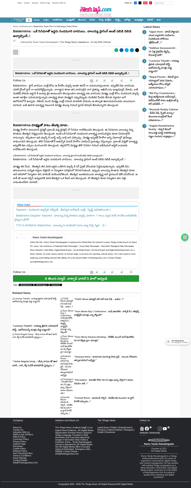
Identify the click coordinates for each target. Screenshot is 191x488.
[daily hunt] (134, 80)
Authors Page (45, 3)
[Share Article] (116, 50)
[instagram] (115, 80)
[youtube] (124, 80)
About (20, 3)
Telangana (128, 430)
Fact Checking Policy (23, 453)
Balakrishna (26, 285)
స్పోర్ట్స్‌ (118, 20)
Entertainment (26, 26)
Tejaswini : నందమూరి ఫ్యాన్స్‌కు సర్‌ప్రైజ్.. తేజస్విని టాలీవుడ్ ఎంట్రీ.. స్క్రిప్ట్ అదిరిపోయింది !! (62, 209)
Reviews (101, 430)
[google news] (91, 80)
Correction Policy (21, 439)
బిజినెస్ (150, 20)
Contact (27, 3)
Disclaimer (18, 446)
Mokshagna (41, 285)
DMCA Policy (19, 437)
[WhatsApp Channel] (184, 237)
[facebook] (98, 80)
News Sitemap (20, 458)
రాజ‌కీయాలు (57, 20)
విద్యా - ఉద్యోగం (105, 20)
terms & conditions (22, 456)
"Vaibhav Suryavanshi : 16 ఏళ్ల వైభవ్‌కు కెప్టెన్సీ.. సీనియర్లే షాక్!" (162, 51)
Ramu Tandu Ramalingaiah (45, 42)
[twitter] (106, 80)
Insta (145, 3)
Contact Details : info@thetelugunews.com (25, 461)
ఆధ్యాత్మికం (138, 20)
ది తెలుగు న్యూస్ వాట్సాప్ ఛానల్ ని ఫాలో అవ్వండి (76, 278)
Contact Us (18, 430)
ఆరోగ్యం (127, 20)
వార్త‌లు (46, 20)
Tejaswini (55, 285)
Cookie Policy (19, 448)
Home (37, 20)
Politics (113, 427)
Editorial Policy (20, 451)
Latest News (152, 27)
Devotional (110, 432)
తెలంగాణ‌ (82, 20)
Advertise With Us (59, 3)
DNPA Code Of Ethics (23, 434)
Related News (21, 293)
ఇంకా (159, 20)
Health (100, 432)
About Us (17, 427)
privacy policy (19, 441)
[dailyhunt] (172, 428)
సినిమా (92, 20)
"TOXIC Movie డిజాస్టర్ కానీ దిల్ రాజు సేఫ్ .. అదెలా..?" (99, 299)
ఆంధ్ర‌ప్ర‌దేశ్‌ (70, 20)
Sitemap (35, 3)
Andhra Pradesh (114, 430)
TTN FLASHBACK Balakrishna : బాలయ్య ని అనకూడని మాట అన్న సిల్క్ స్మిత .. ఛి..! (60, 225)
